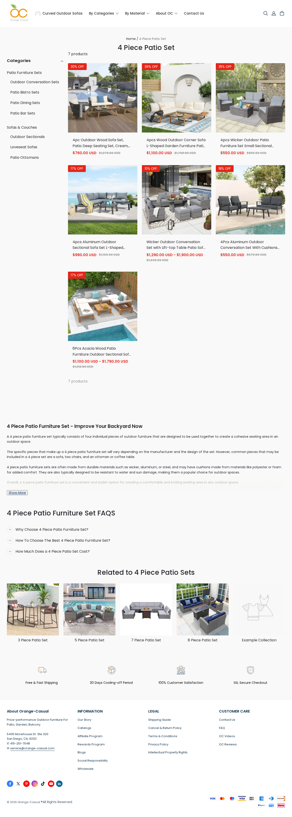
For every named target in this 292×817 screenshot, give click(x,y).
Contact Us (227, 720)
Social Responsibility (93, 760)
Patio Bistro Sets (24, 92)
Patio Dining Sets (25, 102)
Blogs (82, 752)
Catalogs (84, 728)
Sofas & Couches (22, 127)
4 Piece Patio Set (152, 38)
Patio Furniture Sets (24, 72)
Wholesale (86, 769)
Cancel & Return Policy (165, 728)
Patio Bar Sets (22, 113)
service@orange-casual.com (32, 748)
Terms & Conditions (162, 736)
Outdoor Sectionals (27, 136)
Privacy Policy (158, 744)
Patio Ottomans (24, 157)
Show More (17, 492)
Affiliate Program (90, 736)
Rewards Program (91, 744)
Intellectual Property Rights (168, 752)
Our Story (84, 720)
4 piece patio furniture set (86, 452)
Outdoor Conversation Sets (34, 81)
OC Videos (227, 736)
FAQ (222, 728)
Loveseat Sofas (23, 147)
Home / (132, 38)
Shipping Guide (159, 720)
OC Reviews (228, 744)
